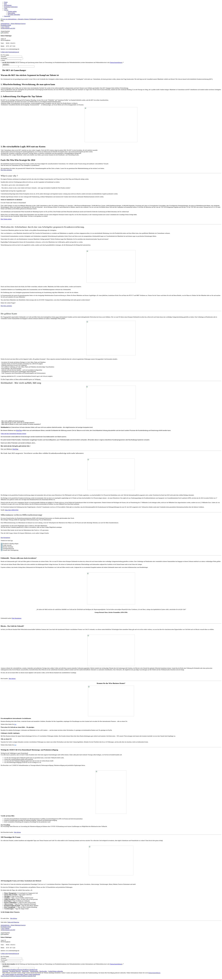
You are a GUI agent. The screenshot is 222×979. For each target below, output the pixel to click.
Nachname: (4, 58)
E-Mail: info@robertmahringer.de (10, 52)
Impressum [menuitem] (7, 16)
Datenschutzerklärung (116, 62)
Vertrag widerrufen (58, 971)
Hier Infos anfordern (6, 170)
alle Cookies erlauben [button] (8, 974)
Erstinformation (34, 971)
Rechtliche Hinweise (15, 971)
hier (15, 745)
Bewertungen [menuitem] (8, 5)
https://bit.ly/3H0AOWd (11, 510)
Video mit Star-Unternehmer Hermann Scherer (13, 433)
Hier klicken (12, 678)
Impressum (5, 971)
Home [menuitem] (6, 2)
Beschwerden (43, 971)
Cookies (50, 971)
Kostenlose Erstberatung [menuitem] (11, 7)
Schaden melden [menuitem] (12, 11)
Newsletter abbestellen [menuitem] (14, 14)
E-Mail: (3, 60)
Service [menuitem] (6, 10)
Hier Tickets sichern (6, 219)
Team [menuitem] (5, 8)
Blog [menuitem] (5, 3)
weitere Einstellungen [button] (34, 974)
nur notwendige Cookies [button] (21, 974)
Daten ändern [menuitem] (11, 13)
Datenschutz (25, 971)
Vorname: (3, 56)
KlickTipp (19, 430)
